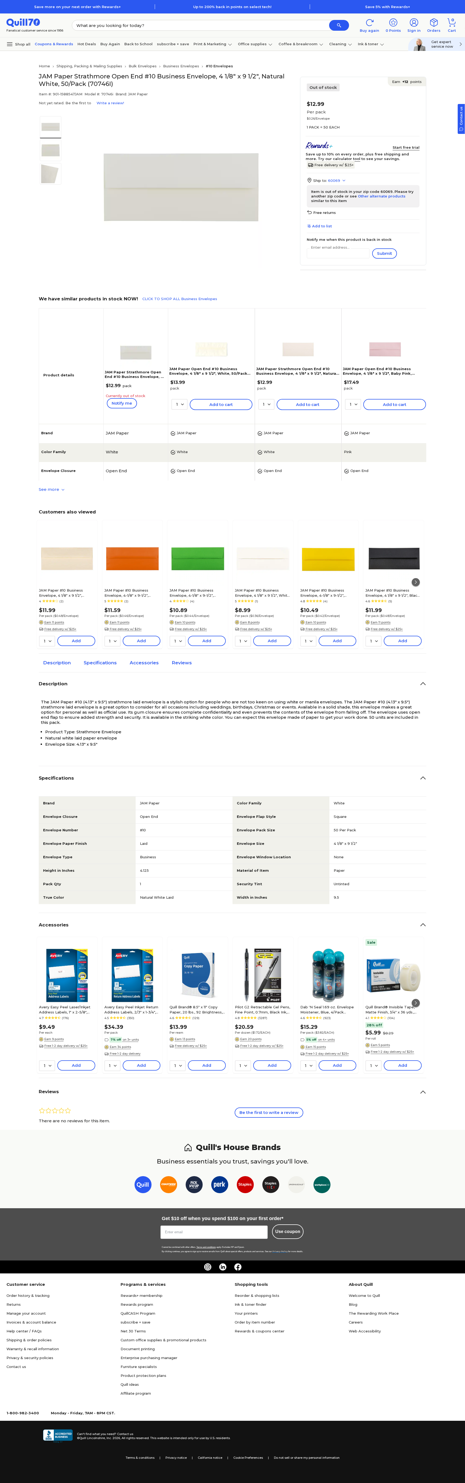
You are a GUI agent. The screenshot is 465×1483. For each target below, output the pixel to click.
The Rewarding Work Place (374, 1313)
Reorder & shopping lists (257, 1295)
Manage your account (26, 1313)
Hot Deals (87, 44)
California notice (210, 1458)
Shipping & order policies (29, 1340)
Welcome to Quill (364, 1295)
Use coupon (287, 1231)
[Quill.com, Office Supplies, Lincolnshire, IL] (58, 1436)
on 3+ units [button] (131, 1039)
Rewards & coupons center (259, 1331)
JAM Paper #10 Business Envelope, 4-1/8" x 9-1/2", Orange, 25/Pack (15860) (126, 592)
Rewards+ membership (142, 1295)
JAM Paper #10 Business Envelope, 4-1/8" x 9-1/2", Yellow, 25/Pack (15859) (322, 592)
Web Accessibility (365, 1331)
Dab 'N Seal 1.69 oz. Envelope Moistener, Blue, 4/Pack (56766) (327, 1009)
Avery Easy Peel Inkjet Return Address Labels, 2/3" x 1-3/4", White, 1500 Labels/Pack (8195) (132, 1009)
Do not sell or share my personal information (307, 1458)
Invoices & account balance (31, 1322)
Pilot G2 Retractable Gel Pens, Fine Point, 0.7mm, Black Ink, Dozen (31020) (262, 1009)
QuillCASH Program (138, 1313)
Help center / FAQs (24, 1331)
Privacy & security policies (29, 1358)
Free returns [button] (324, 212)
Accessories (144, 662)
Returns (13, 1304)
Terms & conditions (140, 1458)
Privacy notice (176, 1458)
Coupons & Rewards (54, 44)
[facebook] (238, 1267)
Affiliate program (136, 1393)
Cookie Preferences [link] (248, 1458)
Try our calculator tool (339, 159)
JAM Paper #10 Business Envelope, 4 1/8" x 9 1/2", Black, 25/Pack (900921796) (392, 592)
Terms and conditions (206, 1247)
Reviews (182, 662)
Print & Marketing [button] (209, 44)
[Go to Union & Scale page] (296, 1185)
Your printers (246, 1313)
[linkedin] (223, 1267)
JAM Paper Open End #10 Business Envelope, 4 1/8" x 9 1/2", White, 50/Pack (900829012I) (208, 373)
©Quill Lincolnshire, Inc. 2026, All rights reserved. (113, 1438)
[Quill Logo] (23, 22)
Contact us (16, 1366)
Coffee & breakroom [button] (298, 44)
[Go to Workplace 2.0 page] (322, 1185)
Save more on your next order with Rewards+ (77, 7)
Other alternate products (382, 196)
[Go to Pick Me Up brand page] (194, 1185)
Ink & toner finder (250, 1304)
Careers (356, 1322)
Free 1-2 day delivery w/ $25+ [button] (66, 1046)
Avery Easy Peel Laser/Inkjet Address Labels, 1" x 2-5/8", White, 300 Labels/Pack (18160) (67, 1009)
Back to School (138, 44)
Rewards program (137, 1304)
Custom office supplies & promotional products (163, 1340)
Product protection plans (143, 1375)
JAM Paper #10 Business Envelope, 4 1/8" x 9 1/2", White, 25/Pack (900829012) (263, 592)
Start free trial (406, 147)
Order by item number (255, 1322)
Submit (384, 253)
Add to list (322, 226)
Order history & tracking (28, 1295)
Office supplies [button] (252, 44)
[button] (339, 25)
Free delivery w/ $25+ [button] (60, 629)
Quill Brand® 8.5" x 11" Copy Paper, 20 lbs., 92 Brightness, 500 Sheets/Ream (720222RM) (196, 1009)
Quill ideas (130, 1384)
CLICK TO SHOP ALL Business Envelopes (179, 299)
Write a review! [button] (110, 103)
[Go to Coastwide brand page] (168, 1185)
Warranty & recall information (32, 1349)
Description (57, 662)
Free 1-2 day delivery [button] (125, 1053)
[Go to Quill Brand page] (143, 1185)
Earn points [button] (407, 81)
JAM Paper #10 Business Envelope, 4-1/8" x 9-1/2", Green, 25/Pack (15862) (191, 592)
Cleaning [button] (337, 44)
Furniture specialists (139, 1366)
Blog (353, 1304)
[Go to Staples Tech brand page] (271, 1185)
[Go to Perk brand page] (219, 1185)
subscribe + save (173, 44)
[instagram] (207, 1267)
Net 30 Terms (133, 1331)
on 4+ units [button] (326, 1039)
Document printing (138, 1349)
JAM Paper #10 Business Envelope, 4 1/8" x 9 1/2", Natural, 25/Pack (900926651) (65, 592)
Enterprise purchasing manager (149, 1358)
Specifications (100, 662)
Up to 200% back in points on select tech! (232, 7)
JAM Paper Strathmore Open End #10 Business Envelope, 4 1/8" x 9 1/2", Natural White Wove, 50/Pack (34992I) (296, 373)
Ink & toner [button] (368, 44)
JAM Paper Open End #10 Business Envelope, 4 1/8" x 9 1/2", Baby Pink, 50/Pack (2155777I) (377, 373)
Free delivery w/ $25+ (334, 165)
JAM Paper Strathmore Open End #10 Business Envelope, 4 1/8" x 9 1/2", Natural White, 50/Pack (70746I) (134, 379)
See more (49, 489)
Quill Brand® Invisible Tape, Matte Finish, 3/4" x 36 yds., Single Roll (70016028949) (390, 1009)
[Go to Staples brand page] (245, 1185)
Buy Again (110, 44)
